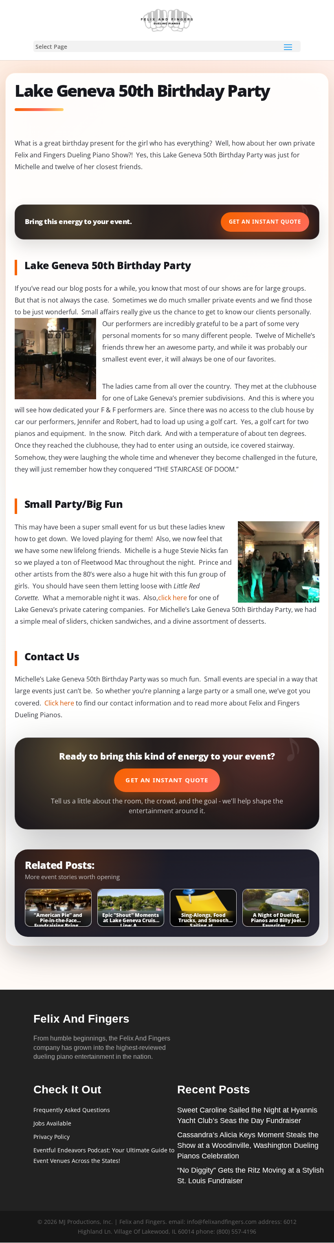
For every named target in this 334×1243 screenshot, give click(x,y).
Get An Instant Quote (265, 221)
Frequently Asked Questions (71, 1110)
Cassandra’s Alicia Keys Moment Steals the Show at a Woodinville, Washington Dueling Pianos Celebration (248, 1145)
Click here (59, 703)
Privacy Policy (51, 1137)
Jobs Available (52, 1123)
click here (172, 597)
